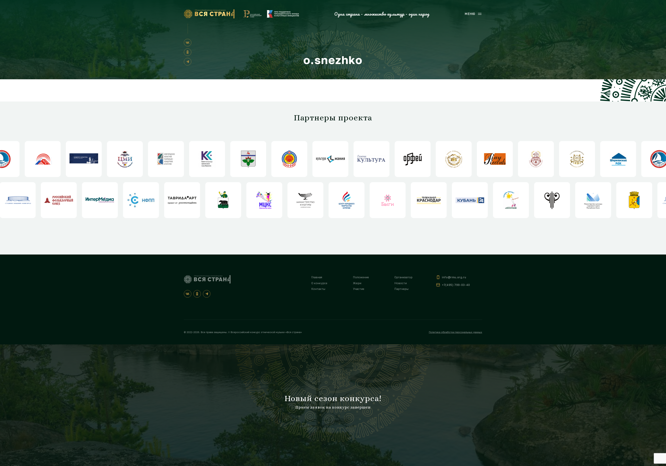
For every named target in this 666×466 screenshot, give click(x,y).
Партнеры (401, 289)
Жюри (357, 283)
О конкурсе (319, 283)
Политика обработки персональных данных (455, 332)
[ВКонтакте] (187, 42)
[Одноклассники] (187, 52)
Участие (358, 289)
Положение (361, 277)
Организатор (403, 277)
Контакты (318, 289)
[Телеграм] (187, 61)
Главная (316, 277)
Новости (400, 283)
